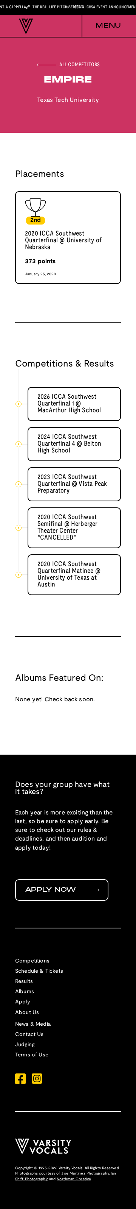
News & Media (33, 1024)
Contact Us (29, 1034)
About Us (27, 1012)
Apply (22, 1002)
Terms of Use (31, 1055)
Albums (24, 991)
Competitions (32, 961)
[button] (101, 26)
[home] (24, 26)
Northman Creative (74, 1179)
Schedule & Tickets (39, 971)
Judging (24, 1044)
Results (24, 981)
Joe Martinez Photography (84, 1173)
